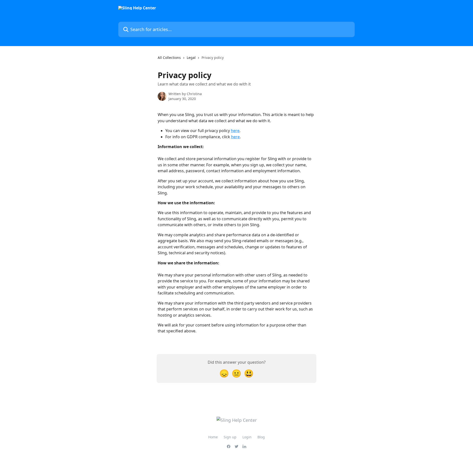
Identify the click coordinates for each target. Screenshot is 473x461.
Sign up (230, 437)
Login (247, 437)
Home (213, 437)
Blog (261, 437)
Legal (191, 57)
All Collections (169, 57)
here (235, 130)
